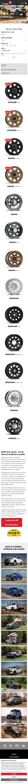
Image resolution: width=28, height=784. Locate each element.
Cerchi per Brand (14, 757)
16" (7, 46)
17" (11, 46)
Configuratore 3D (11, 520)
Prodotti (14, 754)
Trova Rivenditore (11, 525)
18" (15, 46)
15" (3, 46)
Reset (14, 57)
